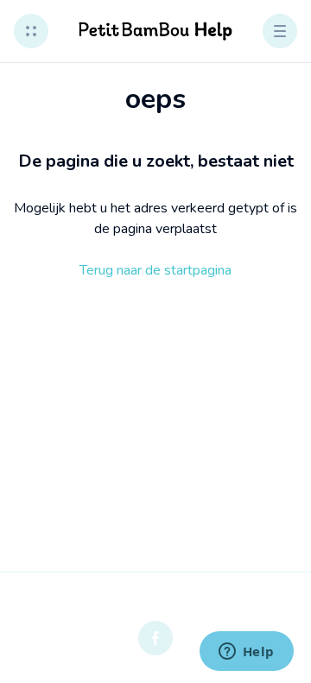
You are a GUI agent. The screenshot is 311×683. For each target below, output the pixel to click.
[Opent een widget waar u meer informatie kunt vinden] (246, 652)
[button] (31, 31)
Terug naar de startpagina (155, 270)
